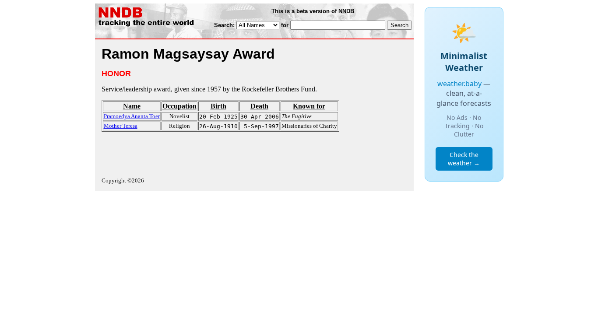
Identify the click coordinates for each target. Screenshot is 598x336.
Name (132, 106)
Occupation (179, 106)
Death (259, 106)
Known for (309, 106)
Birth (218, 106)
